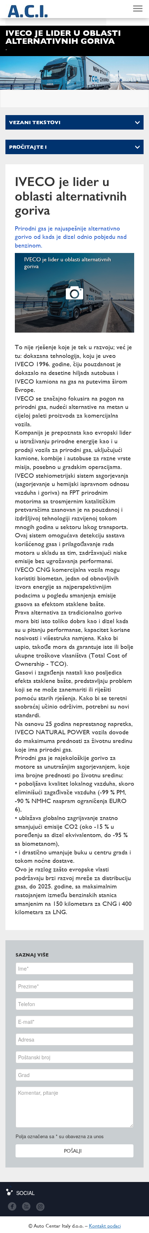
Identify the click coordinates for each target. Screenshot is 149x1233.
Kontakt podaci (105, 1226)
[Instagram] (40, 1206)
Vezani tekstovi (34, 122)
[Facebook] (11, 1206)
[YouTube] (26, 1206)
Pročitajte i (28, 147)
